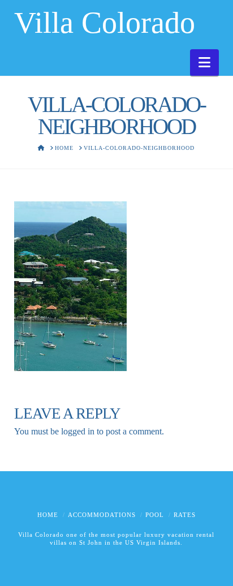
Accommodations (102, 514)
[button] (204, 62)
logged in (77, 431)
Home (47, 514)
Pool (154, 514)
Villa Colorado (104, 22)
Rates (185, 514)
